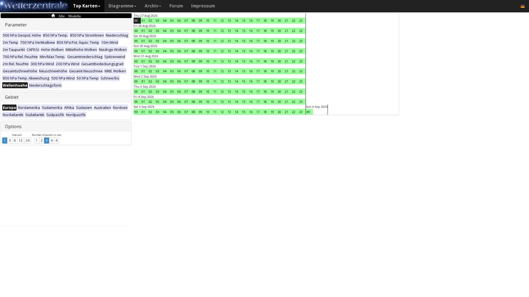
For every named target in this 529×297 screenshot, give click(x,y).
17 (258, 20)
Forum (176, 6)
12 (21, 140)
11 (215, 20)
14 (236, 20)
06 (179, 20)
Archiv (151, 6)
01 (143, 20)
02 (150, 20)
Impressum (203, 6)
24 (27, 140)
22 (293, 20)
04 (164, 20)
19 (272, 20)
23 (301, 20)
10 (207, 20)
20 (279, 20)
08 (193, 20)
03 (157, 20)
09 (200, 20)
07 (186, 20)
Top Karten (85, 6)
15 (243, 20)
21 (286, 20)
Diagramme (121, 6)
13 (229, 20)
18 (265, 20)
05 (172, 20)
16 (250, 20)
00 (136, 20)
